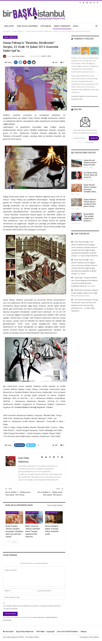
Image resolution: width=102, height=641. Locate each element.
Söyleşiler (46, 26)
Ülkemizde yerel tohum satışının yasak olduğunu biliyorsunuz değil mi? (84, 293)
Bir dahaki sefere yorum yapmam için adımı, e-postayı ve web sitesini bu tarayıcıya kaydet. (32, 607)
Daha (75, 26)
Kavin (83, 273)
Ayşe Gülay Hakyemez (27, 26)
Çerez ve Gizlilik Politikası (67, 632)
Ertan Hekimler (94, 637)
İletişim (84, 632)
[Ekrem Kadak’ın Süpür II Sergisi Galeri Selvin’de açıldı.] (54, 517)
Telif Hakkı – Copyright (45, 632)
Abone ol (94, 138)
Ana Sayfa (9, 26)
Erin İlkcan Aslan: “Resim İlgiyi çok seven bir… (91, 175)
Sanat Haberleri (62, 26)
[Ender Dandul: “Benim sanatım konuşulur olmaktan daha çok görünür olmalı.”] (14, 517)
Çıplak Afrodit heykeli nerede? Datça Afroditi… (90, 162)
